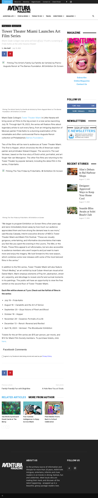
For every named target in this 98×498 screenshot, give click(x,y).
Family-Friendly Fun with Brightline (16, 388)
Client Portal (56, 2)
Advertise (26, 2)
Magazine (70, 16)
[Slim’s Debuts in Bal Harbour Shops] (72, 171)
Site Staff (7, 48)
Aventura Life (8, 16)
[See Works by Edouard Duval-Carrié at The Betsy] (11, 407)
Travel (48, 16)
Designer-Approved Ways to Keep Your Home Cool (86, 192)
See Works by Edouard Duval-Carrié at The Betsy (10, 419)
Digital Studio (36, 2)
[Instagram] (71, 2)
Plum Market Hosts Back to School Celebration (52, 419)
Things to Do (6, 26)
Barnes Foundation (34, 138)
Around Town (16, 26)
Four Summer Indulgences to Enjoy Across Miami (31, 419)
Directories (57, 16)
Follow (91, 111)
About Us (17, 2)
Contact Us (46, 2)
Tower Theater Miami (31, 117)
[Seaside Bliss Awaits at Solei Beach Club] (72, 210)
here (4, 341)
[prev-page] (3, 426)
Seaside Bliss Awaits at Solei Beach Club (87, 211)
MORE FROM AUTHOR (41, 397)
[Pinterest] (10, 53)
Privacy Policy (47, 356)
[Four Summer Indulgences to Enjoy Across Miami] (32, 407)
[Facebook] (67, 2)
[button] (93, 16)
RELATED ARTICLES (14, 397)
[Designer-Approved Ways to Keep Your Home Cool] (72, 187)
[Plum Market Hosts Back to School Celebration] (54, 407)
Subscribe (7, 2)
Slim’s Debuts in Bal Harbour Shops (87, 172)
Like (92, 106)
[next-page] (7, 426)
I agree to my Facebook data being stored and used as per (27, 356)
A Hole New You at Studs (53, 388)
